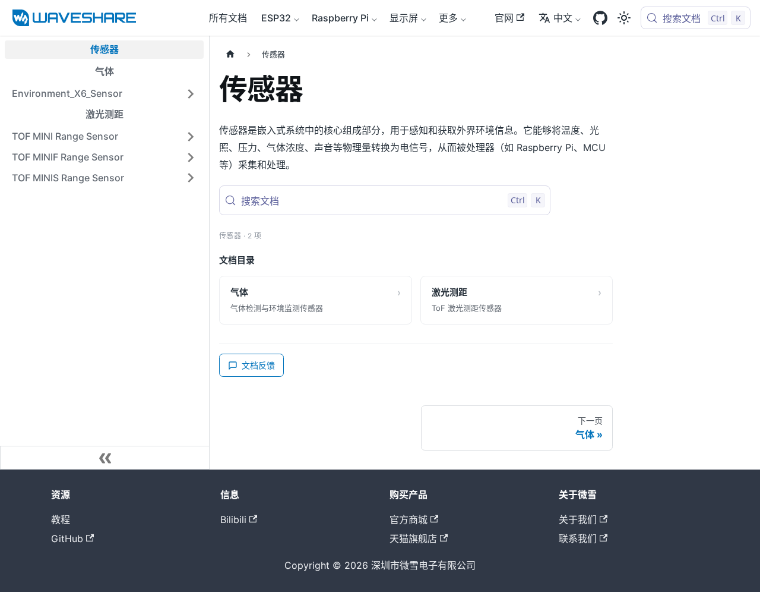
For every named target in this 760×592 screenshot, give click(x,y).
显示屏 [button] (404, 18)
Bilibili (233, 519)
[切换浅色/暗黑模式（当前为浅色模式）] (624, 17)
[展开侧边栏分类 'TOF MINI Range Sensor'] (191, 136)
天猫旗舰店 (413, 538)
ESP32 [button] (276, 18)
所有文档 (228, 18)
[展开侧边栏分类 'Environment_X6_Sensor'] (191, 93)
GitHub (67, 538)
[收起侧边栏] (105, 458)
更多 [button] (448, 18)
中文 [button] (562, 18)
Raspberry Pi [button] (340, 18)
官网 (504, 18)
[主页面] (230, 54)
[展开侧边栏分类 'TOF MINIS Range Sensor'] (191, 178)
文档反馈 (258, 365)
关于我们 (578, 519)
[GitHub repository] (600, 17)
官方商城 (409, 519)
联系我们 (578, 538)
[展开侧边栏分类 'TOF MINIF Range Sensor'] (191, 157)
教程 (60, 519)
